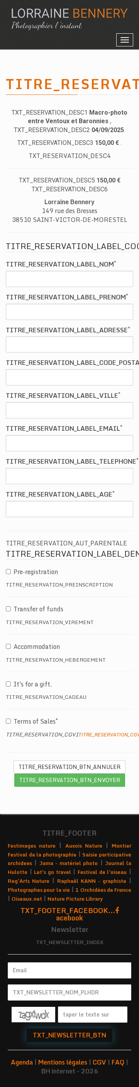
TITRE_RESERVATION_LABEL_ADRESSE (68, 330)
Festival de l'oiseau (102, 872)
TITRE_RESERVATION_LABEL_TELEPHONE (72, 461)
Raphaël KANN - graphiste (91, 881)
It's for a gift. (33, 684)
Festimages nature (32, 845)
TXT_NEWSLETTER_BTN (69, 1035)
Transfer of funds (38, 609)
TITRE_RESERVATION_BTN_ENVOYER (69, 780)
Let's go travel (52, 872)
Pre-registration (36, 572)
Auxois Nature (83, 845)
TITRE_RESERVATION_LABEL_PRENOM (67, 297)
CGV (99, 1062)
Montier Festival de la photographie (69, 850)
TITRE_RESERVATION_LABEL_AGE (60, 494)
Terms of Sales (35, 721)
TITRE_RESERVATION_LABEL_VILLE (63, 395)
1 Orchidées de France (103, 890)
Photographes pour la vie (39, 890)
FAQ (118, 1062)
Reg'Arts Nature (28, 881)
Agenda (22, 1062)
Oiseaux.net (27, 898)
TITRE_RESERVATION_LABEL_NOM (61, 264)
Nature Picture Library (75, 898)
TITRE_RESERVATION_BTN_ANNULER (69, 766)
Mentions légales (62, 1062)
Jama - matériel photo (68, 863)
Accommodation (37, 647)
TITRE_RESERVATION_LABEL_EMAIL (64, 428)
